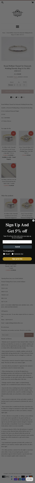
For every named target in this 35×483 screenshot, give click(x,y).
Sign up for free (17, 259)
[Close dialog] (33, 220)
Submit (17, 247)
